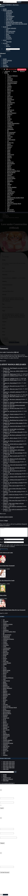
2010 (4, 767)
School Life (10, 90)
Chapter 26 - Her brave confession (12, 435)
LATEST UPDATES (11, 28)
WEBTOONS (9, 12)
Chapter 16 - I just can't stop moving (12, 465)
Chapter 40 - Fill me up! (9, 395)
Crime (8, 95)
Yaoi (8, 206)
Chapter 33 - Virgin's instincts (11, 414)
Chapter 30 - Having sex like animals (13, 423)
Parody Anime (6, 706)
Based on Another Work (13, 171)
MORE (6, 73)
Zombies (9, 119)
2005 (7, 769)
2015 (13, 764)
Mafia (8, 151)
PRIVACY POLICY (8, 779)
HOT (7, 30)
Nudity (9, 160)
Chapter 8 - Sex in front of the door (12, 488)
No (1, 894)
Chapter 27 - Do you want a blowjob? (13, 432)
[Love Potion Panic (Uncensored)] (3, 562)
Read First (11, 342)
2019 (13, 763)
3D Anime (10, 80)
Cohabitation (10, 125)
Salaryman (10, 174)
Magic (9, 153)
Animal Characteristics (13, 123)
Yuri (8, 208)
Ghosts (9, 138)
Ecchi (8, 105)
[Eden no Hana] (3, 592)
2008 (10, 767)
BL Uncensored (11, 132)
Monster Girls (11, 169)
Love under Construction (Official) (11, 217)
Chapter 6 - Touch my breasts (11, 494)
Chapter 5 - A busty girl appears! (11, 497)
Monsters (9, 114)
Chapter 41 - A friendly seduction (12, 392)
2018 (4, 764)
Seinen (9, 92)
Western (5, 749)
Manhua (9, 156)
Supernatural (10, 99)
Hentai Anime (6, 670)
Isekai (8, 150)
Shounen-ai (10, 181)
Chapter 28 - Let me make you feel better (14, 429)
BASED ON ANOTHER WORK (14, 22)
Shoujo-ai (9, 180)
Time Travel (10, 202)
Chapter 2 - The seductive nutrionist (12, 506)
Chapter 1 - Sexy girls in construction (13, 509)
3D (8, 74)
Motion (5, 697)
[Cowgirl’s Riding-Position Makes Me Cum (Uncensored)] (3, 606)
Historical (9, 145)
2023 (13, 761)
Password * (3, 801)
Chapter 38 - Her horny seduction (12, 399)
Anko (3, 291)
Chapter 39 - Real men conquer (11, 396)
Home (4, 213)
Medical (9, 165)
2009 (7, 767)
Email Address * (4, 831)
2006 (4, 769)
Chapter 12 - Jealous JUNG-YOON (12, 476)
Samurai (9, 175)
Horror (9, 148)
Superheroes (10, 199)
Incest (8, 186)
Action (9, 84)
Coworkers (10, 128)
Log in (1, 846)
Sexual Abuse (10, 177)
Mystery (9, 87)
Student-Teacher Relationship (17, 317)
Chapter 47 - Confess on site (10, 375)
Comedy (9, 86)
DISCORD (8, 41)
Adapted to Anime (12, 83)
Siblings (9, 184)
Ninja (8, 159)
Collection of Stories (8, 639)
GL (8, 141)
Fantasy (9, 107)
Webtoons (7, 71)
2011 (13, 766)
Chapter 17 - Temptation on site (11, 462)
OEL (4, 703)
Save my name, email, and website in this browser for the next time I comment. (14, 545)
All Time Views (10, 33)
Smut (8, 183)
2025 (7, 761)
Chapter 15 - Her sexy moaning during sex (14, 467)
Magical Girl (10, 154)
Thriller (9, 101)
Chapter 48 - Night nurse (9, 374)
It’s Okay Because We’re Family (7, 580)
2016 (10, 764)
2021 (3, 331)
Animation (10, 78)
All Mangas (5, 215)
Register (8, 46)
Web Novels (10, 193)
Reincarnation (11, 163)
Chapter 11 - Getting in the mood (12, 479)
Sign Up (2, 821)
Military (9, 168)
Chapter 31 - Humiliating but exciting (13, 420)
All (4, 69)
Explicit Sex (10, 142)
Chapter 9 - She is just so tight (11, 485)
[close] (0, 56)
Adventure (10, 122)
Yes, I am (5, 894)
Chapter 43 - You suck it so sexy (11, 386)
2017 (7, 764)
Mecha (9, 166)
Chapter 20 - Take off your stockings (13, 453)
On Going (8, 37)
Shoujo (9, 89)
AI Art (4, 627)
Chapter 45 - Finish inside (10, 380)
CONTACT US (7, 777)
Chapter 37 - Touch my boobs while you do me (15, 402)
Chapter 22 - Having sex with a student (13, 447)
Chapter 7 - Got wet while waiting (12, 491)
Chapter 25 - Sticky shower (10, 438)
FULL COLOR (9, 21)
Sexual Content (11, 178)
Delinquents (10, 129)
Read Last (16, 342)
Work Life (10, 194)
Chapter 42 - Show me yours (10, 389)
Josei (8, 108)
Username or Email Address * (8, 796)
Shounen (9, 98)
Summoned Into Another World (15, 197)
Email (1, 542)
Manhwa (9, 157)
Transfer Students (12, 187)
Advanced (2, 53)
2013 (7, 766)
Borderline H (10, 133)
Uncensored (6, 741)
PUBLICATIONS (7, 10)
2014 (4, 766)
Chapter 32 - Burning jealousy (11, 417)
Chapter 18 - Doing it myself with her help (14, 459)
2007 (13, 767)
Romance (22, 71)
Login (7, 44)
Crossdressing (11, 102)
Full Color (10, 136)
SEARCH (5, 27)
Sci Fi (8, 117)
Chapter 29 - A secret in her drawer (12, 426)
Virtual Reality (11, 191)
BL (8, 131)
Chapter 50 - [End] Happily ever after (13, 368)
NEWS (4, 40)
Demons (9, 147)
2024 (10, 761)
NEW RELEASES (10, 31)
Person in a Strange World (14, 203)
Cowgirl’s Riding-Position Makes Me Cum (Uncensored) (12, 610)
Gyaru (9, 120)
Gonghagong (5, 284)
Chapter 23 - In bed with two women (12, 444)
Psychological (11, 211)
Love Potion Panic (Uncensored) (7, 565)
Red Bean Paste (9, 291)
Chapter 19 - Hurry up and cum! (11, 456)
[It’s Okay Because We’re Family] (3, 577)
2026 (4, 761)
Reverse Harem (11, 172)
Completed (9, 38)
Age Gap (4, 314)
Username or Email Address (7, 865)
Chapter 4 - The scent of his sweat (12, 500)
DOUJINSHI (9, 18)
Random (8, 36)
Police (9, 205)
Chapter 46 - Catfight (8, 378)
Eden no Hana (3, 595)
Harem (9, 144)
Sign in (2, 793)
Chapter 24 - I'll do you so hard (11, 441)
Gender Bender (11, 139)
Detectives (10, 96)
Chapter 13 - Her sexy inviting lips (12, 473)
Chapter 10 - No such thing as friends (13, 482)
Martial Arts (10, 162)
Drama (15, 71)
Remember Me (5, 805)
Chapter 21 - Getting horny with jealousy (14, 450)
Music (9, 116)
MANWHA (9, 13)
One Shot (9, 111)
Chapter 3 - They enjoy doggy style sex (13, 503)
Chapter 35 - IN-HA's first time (11, 408)
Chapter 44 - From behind (10, 383)
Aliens (9, 93)
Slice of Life (10, 209)
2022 (4, 763)
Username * (3, 827)
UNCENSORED (10, 16)
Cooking (9, 126)
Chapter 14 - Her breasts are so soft (12, 470)
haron (10, 284)
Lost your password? (5, 811)
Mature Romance (11, 113)
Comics (9, 77)
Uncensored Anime (12, 81)
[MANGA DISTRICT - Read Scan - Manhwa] (11, 6)
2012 (10, 766)
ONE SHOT (9, 19)
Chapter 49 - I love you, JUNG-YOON (13, 371)
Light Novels (10, 110)
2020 (10, 763)
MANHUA (9, 15)
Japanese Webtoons (12, 75)
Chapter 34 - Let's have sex (10, 411)
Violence (9, 190)
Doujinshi (9, 104)
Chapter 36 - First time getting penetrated (14, 405)
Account (5, 43)
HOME (5, 9)
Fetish (8, 135)
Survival (9, 200)
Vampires (9, 188)
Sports (9, 196)
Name (7, 34)
